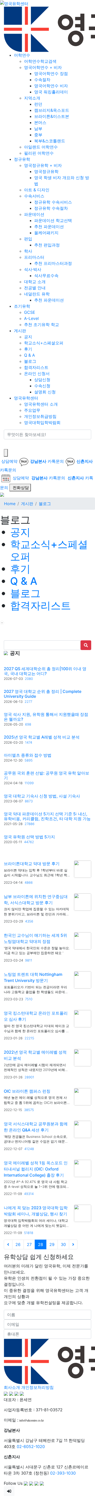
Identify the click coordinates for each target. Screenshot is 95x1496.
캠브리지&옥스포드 (51, 110)
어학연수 (22, 55)
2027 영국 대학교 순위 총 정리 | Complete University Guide (42, 694)
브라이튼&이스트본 (51, 116)
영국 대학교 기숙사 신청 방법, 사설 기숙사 (42, 796)
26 (18, 1244)
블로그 (30, 361)
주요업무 (32, 410)
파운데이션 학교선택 (53, 220)
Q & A (29, 355)
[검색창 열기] (6, 453)
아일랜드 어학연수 (41, 146)
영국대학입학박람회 (42, 422)
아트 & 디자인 (36, 189)
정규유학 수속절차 (51, 208)
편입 (28, 238)
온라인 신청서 (37, 373)
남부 (38, 128)
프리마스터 (34, 257)
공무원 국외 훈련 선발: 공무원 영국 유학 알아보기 (46, 775)
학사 (28, 251)
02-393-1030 (63, 1473)
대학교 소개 (35, 281)
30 (63, 1244)
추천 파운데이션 (49, 226)
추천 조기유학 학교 (41, 324)
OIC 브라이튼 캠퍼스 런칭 (27, 1091)
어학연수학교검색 (40, 61)
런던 (38, 104)
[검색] (7, 444)
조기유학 (22, 306)
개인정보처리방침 (37, 1387)
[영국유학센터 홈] (14, 3)
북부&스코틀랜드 (49, 140)
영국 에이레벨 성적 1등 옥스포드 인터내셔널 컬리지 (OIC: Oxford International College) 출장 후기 (36, 1169)
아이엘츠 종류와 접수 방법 (27, 755)
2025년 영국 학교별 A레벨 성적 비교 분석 (42, 737)
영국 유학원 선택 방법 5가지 (29, 836)
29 (51, 1244)
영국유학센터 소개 (41, 404)
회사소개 (12, 1387)
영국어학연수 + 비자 (43, 67)
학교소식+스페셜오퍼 (43, 342)
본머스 (40, 122)
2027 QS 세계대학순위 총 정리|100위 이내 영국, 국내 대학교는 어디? (45, 671)
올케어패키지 (46, 232)
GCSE (29, 312)
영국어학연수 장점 (51, 73)
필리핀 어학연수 (39, 153)
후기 (28, 349)
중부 (38, 134)
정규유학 (22, 159)
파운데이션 (34, 214)
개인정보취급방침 (40, 416)
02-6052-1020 (31, 1446)
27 (29, 1244)
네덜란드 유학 (37, 293)
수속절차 (42, 79)
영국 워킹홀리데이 (51, 91)
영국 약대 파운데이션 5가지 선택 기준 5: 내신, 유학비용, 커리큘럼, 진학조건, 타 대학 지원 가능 (47, 816)
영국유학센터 (26, 398)
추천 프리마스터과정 (53, 263)
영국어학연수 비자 (51, 85)
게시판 (20, 330)
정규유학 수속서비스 (53, 202)
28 (40, 1244)
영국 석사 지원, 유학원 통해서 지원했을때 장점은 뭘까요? (46, 717)
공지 (28, 336)
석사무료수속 (46, 275)
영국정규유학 (46, 171)
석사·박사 (32, 269)
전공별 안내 (35, 287)
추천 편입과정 (47, 244)
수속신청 (42, 385)
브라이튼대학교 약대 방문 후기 (32, 863)
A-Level (31, 318)
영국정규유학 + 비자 (43, 165)
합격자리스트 (36, 367)
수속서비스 (34, 195)
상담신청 (42, 379)
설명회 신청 (45, 391)
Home (9, 503)
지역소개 (32, 98)
